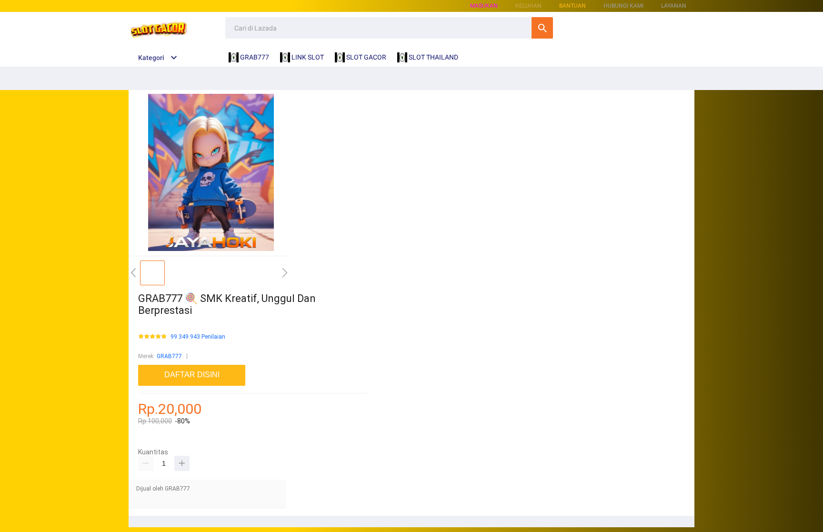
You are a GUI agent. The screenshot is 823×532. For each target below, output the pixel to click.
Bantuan (572, 5)
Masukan (484, 5)
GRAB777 (169, 356)
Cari (542, 28)
